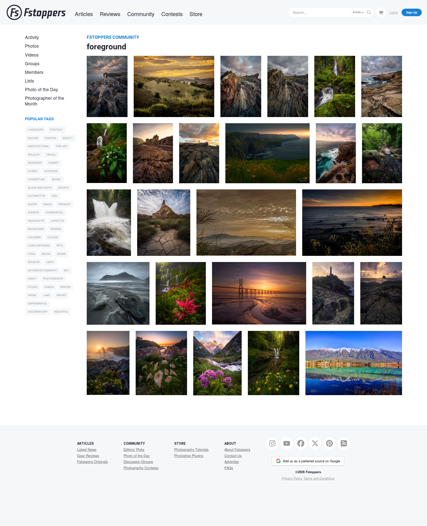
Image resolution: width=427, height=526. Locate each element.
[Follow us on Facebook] (301, 443)
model (56, 179)
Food (31, 254)
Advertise (231, 461)
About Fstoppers (237, 449)
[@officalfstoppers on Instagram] (272, 443)
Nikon (47, 204)
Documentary (38, 312)
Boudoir (34, 262)
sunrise (33, 212)
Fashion (50, 138)
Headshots (36, 221)
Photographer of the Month (44, 101)
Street (33, 171)
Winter (65, 287)
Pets (59, 245)
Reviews (110, 14)
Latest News (86, 449)
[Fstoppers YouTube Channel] (286, 443)
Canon (49, 287)
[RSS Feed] (344, 443)
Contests (172, 14)
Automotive (36, 196)
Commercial (54, 212)
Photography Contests (141, 467)
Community (140, 14)
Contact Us (233, 455)
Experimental (37, 304)
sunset (53, 163)
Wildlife (34, 155)
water (32, 204)
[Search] (369, 12)
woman (55, 229)
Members (34, 72)
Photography (53, 279)
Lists (29, 81)
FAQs (228, 467)
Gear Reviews (88, 455)
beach (46, 254)
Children (34, 237)
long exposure (39, 245)
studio (33, 287)
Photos (32, 46)
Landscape (35, 130)
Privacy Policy (292, 478)
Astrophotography (42, 270)
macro (61, 295)
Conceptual (36, 179)
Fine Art (61, 146)
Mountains (36, 229)
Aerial (32, 295)
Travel (51, 155)
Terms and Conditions (319, 478)
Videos (32, 55)
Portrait (56, 130)
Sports (63, 188)
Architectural (38, 146)
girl (55, 196)
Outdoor (50, 171)
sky (66, 270)
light (50, 262)
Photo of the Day (41, 89)
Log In (393, 12)
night (32, 279)
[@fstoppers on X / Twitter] (315, 443)
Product (65, 204)
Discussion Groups (138, 461)
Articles (84, 14)
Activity (32, 37)
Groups (32, 63)
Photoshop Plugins (188, 455)
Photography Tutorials (191, 449)
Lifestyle (57, 221)
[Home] (36, 12)
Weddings (35, 163)
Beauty (68, 138)
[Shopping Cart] (381, 12)
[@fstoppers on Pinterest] (329, 443)
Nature (33, 138)
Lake (46, 295)
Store (196, 14)
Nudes (61, 254)
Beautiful (61, 312)
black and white (40, 188)
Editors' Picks (134, 449)
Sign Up (411, 12)
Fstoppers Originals (92, 461)
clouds (52, 237)
